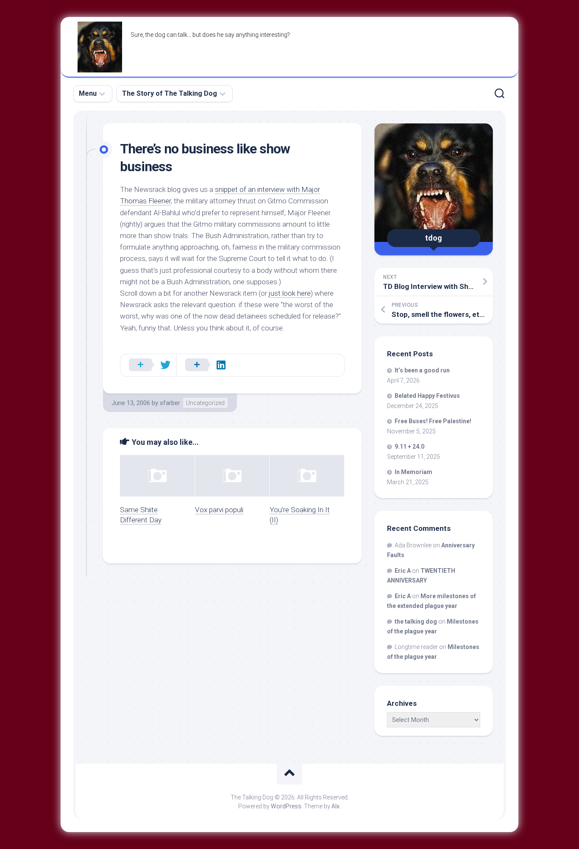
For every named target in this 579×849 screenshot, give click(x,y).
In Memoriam (413, 472)
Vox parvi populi (219, 509)
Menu (88, 93)
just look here (290, 293)
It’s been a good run (422, 370)
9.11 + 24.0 (409, 446)
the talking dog (416, 621)
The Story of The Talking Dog (169, 93)
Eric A (403, 570)
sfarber (170, 403)
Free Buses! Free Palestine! (433, 421)
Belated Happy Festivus (427, 395)
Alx (335, 806)
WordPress (286, 806)
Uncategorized (205, 403)
